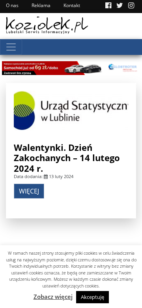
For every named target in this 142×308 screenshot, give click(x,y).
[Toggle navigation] (11, 47)
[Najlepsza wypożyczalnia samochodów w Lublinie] (71, 67)
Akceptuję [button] (92, 296)
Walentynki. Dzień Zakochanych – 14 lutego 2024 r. (67, 157)
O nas (12, 5)
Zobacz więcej (53, 296)
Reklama (41, 5)
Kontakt (72, 5)
